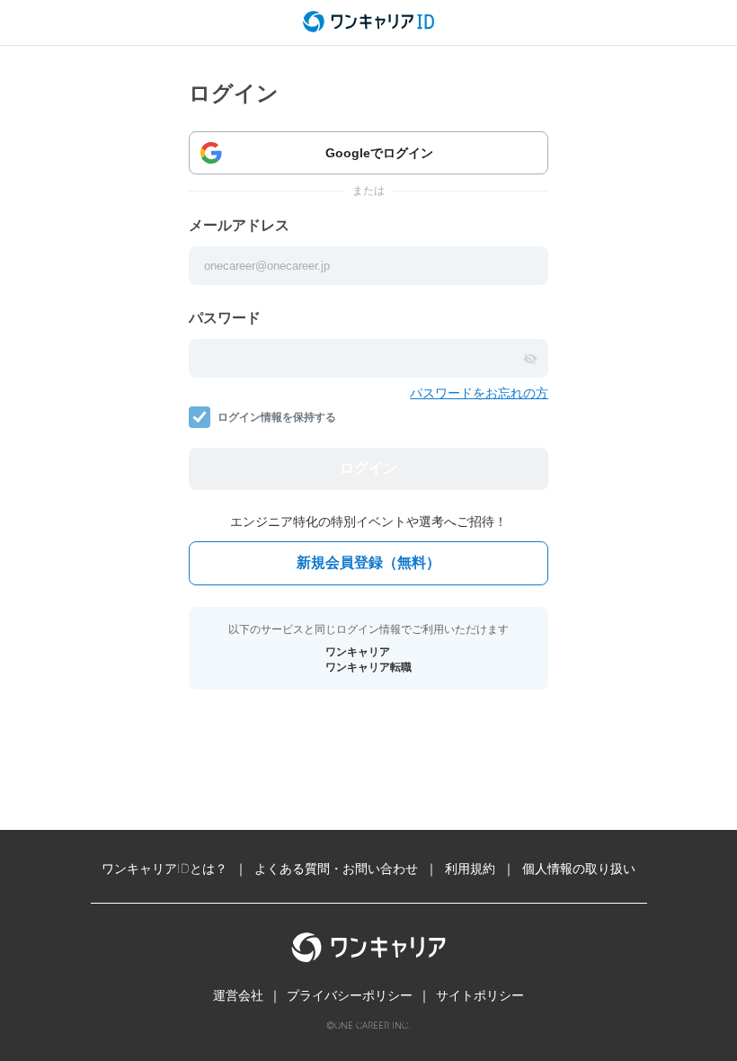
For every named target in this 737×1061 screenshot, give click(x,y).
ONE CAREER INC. (372, 1025)
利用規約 (470, 868)
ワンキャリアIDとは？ (164, 868)
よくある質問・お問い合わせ (336, 868)
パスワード (225, 317)
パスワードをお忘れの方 (479, 392)
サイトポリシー (480, 995)
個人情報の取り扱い (578, 868)
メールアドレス (239, 225)
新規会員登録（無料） (368, 562)
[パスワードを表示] (530, 359)
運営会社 (238, 995)
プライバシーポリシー (350, 995)
